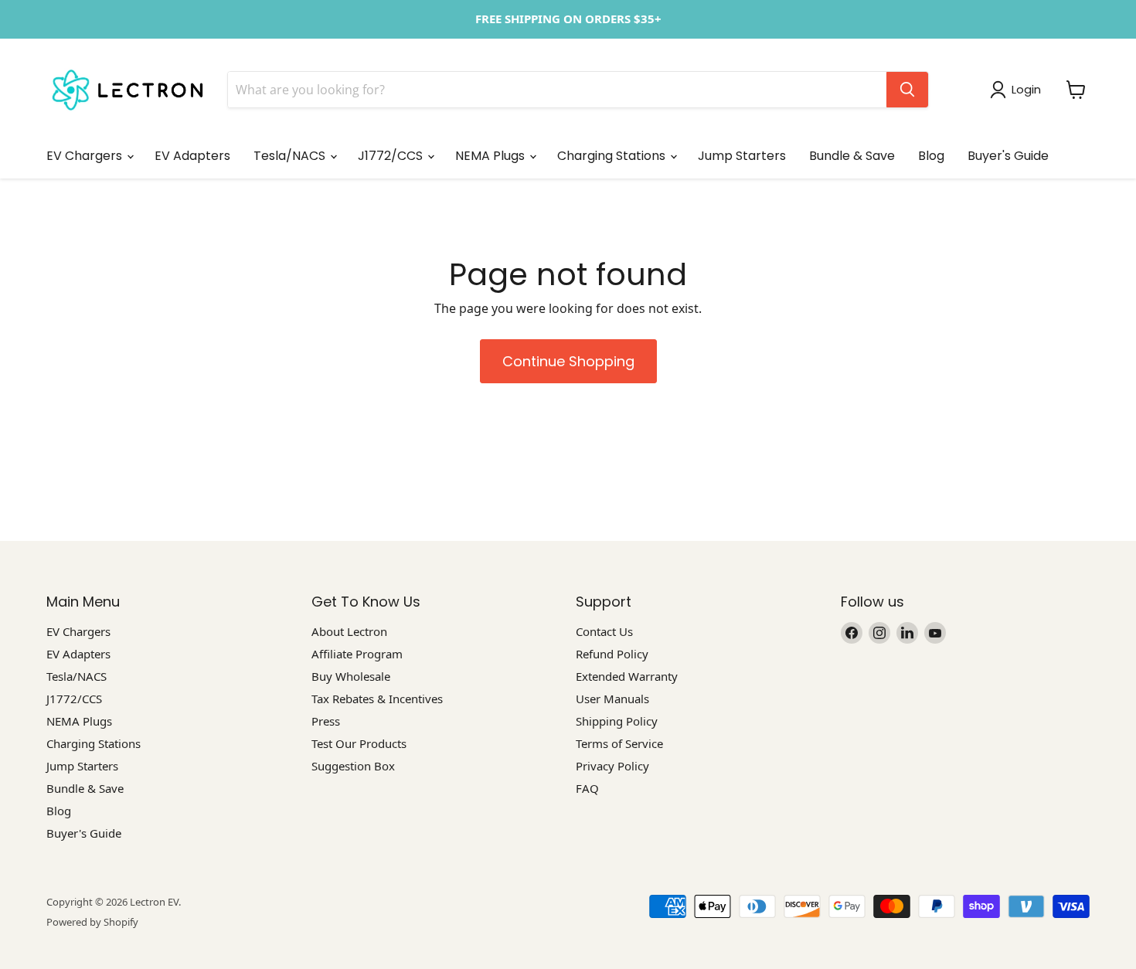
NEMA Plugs (491, 156)
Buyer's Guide (1008, 156)
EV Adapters (192, 156)
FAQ (587, 788)
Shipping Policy (617, 721)
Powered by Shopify (92, 922)
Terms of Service (619, 743)
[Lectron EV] (127, 90)
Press (325, 721)
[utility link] (568, 19)
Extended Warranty (627, 676)
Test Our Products (358, 743)
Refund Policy (612, 653)
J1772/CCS (392, 156)
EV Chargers (85, 156)
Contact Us (604, 631)
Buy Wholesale (350, 676)
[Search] (907, 89)
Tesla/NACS (290, 156)
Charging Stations (612, 156)
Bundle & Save (852, 156)
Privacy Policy (612, 766)
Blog (931, 156)
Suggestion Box (353, 766)
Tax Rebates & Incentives (377, 698)
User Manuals (612, 698)
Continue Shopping (568, 361)
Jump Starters (742, 156)
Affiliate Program (357, 653)
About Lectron (349, 631)
